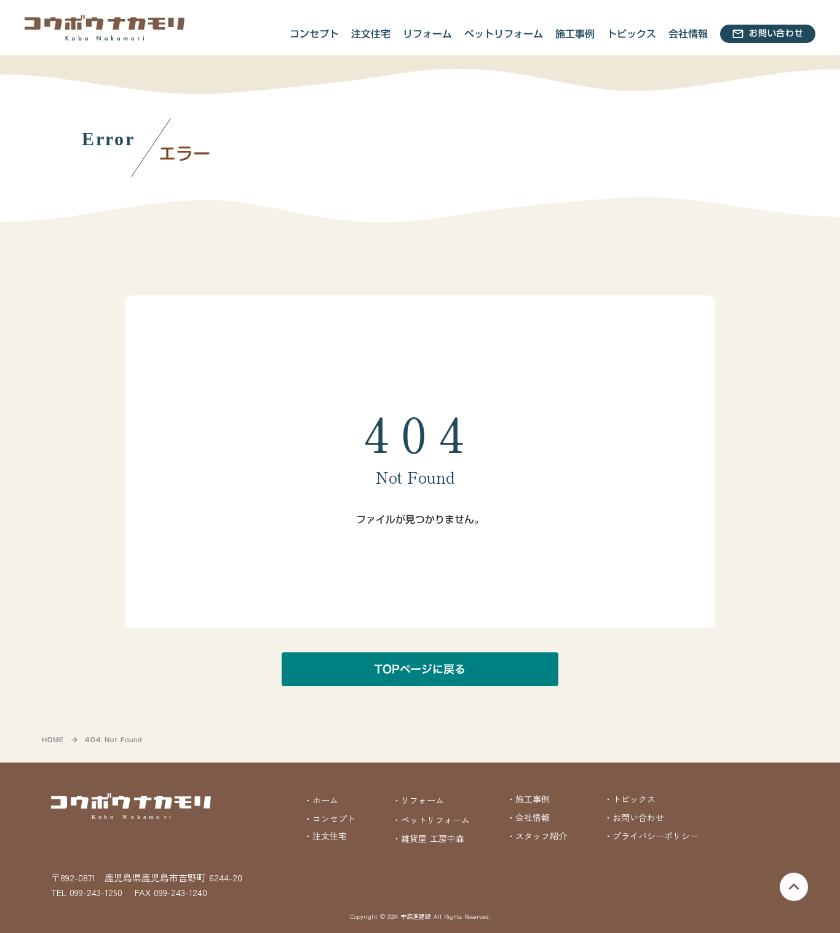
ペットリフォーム (503, 34)
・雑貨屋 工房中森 (428, 838)
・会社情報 (528, 817)
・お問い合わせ (634, 817)
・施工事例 (528, 799)
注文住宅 (370, 34)
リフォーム (427, 34)
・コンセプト (329, 819)
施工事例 (575, 34)
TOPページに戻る (420, 669)
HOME (53, 739)
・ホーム (321, 800)
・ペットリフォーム (431, 820)
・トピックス (630, 799)
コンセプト (314, 34)
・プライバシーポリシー (651, 836)
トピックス (631, 34)
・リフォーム (418, 800)
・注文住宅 (325, 836)
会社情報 (688, 34)
